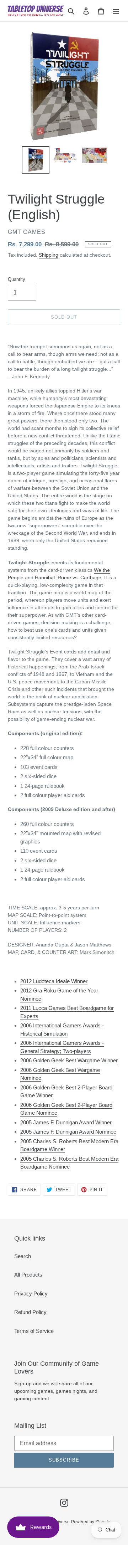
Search (22, 1256)
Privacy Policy (31, 1293)
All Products (28, 1275)
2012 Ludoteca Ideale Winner (53, 981)
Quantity (16, 279)
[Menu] (115, 11)
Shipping (48, 255)
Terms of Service (34, 1331)
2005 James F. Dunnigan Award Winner (66, 1122)
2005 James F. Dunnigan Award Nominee (68, 1132)
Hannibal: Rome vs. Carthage (68, 577)
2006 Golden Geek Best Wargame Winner (69, 1060)
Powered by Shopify (90, 1521)
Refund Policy (30, 1312)
